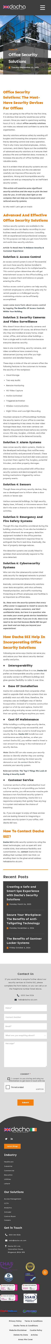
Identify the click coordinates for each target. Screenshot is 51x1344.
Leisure (7, 1184)
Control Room (10, 1216)
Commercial (9, 1171)
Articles (34, 1335)
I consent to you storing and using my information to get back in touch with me (27, 1080)
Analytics (8, 1208)
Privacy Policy (15, 1321)
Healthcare (8, 1162)
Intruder (7, 1212)
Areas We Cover (25, 1339)
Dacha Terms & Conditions (26, 1326)
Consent (25, 1074)
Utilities (7, 1179)
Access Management (12, 1199)
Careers (7, 1220)
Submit (25, 1102)
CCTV (6, 1203)
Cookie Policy (36, 1330)
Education (8, 1175)
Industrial (8, 1166)
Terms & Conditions (34, 1321)
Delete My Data (21, 1335)
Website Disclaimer (18, 1330)
